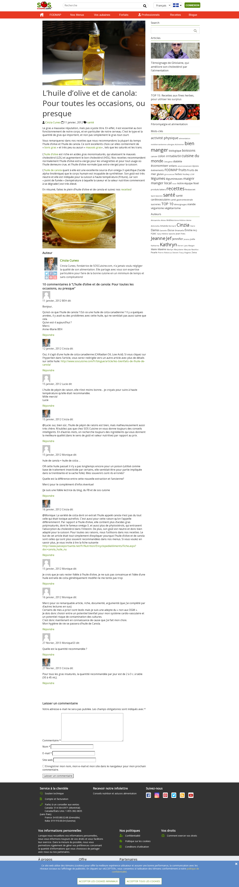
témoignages (180, 204)
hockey (186, 174)
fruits (182, 170)
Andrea (170, 220)
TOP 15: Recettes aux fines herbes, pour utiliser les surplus (172, 97)
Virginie (187, 252)
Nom (46, 746)
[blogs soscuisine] (182, 795)
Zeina (194, 252)
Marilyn (170, 249)
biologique (175, 150)
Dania (155, 230)
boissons (188, 150)
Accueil (41, 15)
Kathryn (168, 244)
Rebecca (168, 252)
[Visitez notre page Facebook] (149, 795)
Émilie (189, 230)
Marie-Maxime (158, 249)
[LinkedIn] (55, 273)
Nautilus (194, 249)
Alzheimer (179, 144)
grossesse (169, 174)
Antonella (155, 226)
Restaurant (190, 189)
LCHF (192, 174)
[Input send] (144, 6)
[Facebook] (51, 273)
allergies (170, 144)
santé (90, 122)
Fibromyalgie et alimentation (169, 124)
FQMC (153, 233)
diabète (177, 161)
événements (157, 170)
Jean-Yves (180, 233)
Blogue (193, 14)
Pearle (154, 252)
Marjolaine (178, 249)
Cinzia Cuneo (53, 122)
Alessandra (155, 220)
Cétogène (168, 161)
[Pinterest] (51, 277)
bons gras (50, 147)
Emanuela (179, 230)
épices (195, 166)
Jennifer (177, 239)
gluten (160, 174)
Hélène (165, 233)
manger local (161, 183)
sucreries (156, 204)
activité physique (164, 138)
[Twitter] (47, 273)
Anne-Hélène (180, 220)
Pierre (161, 252)
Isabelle (172, 234)
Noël (196, 183)
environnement (185, 166)
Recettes (175, 14)
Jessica (186, 239)
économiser (159, 165)
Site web (47, 760)
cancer (154, 156)
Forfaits (123, 14)
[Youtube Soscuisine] (190, 795)
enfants (173, 165)
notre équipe (185, 183)
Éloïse (170, 230)
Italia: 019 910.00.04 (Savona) (60, 820)
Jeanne (158, 238)
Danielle (163, 230)
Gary (159, 233)
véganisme (157, 208)
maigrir (188, 178)
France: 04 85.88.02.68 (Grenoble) (62, 817)
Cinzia (183, 225)
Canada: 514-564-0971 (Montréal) (62, 807)
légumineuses (174, 179)
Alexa (163, 220)
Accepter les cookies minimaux (98, 881)
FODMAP (55, 14)
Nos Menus (77, 14)
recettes (126, 189)
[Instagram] (47, 277)
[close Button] (236, 864)
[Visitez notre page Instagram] (157, 795)
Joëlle (192, 239)
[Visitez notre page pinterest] (165, 795)
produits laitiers (158, 189)
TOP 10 (167, 203)
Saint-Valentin (157, 196)
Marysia (187, 249)
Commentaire (51, 740)
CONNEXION (192, 5)
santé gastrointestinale (181, 199)
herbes (178, 174)
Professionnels (150, 14)
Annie (188, 220)
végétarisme (173, 208)
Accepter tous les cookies (143, 881)
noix (174, 183)
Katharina (155, 245)
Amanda (164, 226)
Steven (175, 252)
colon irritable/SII (169, 156)
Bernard (172, 226)
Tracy (181, 252)
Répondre (48, 335)
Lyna (186, 245)
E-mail (47, 753)
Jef (169, 238)
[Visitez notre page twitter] (174, 795)
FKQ (195, 230)
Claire (192, 226)
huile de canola (53, 170)
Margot (191, 245)
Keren (180, 245)
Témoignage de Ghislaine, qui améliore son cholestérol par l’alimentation (170, 66)
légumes (158, 178)
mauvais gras (93, 147)
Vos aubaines (102, 14)
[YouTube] (55, 277)
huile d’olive (51, 154)
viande (191, 204)
